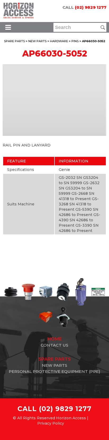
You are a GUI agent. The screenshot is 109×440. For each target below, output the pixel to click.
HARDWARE (59, 41)
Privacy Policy (50, 423)
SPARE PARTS (14, 41)
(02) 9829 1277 (90, 7)
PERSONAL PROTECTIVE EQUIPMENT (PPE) (54, 371)
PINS (75, 41)
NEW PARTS (37, 41)
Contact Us (54, 345)
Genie (64, 169)
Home (54, 339)
